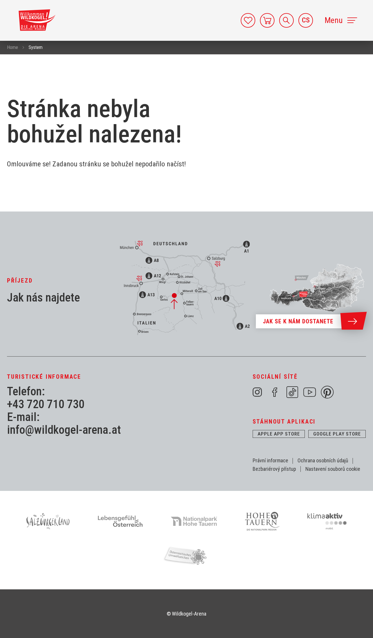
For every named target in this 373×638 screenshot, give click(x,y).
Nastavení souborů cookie (332, 469)
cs (306, 20)
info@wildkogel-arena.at (64, 430)
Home (12, 47)
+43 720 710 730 (46, 404)
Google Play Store (337, 434)
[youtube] (310, 392)
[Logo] (37, 20)
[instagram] (257, 392)
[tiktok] (292, 392)
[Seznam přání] (248, 20)
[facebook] (275, 392)
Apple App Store (279, 434)
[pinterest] (327, 392)
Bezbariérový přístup (274, 469)
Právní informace (270, 460)
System (36, 47)
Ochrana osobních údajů (323, 460)
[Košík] (267, 20)
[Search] (286, 20)
